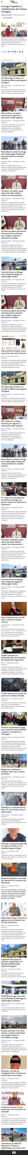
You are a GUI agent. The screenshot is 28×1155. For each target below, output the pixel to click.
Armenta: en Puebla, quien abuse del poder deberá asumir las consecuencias (12, 193)
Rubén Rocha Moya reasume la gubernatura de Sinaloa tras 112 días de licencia (14, 920)
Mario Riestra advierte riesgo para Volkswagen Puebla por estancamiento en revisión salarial (13, 155)
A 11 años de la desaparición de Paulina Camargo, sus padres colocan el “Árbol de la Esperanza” (13, 501)
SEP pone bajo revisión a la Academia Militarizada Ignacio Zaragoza (14, 80)
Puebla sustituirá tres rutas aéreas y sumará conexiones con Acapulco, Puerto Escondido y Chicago (13, 1034)
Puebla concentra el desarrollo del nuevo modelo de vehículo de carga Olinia (13, 657)
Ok (14, 1152)
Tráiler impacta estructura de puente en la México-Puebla (13, 694)
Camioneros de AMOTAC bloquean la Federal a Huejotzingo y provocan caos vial (13, 1146)
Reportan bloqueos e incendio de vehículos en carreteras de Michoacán (13, 880)
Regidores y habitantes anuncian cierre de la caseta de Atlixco (13, 771)
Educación (4, 969)
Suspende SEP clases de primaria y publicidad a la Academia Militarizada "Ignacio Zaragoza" (11, 962)
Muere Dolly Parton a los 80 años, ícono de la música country (13, 619)
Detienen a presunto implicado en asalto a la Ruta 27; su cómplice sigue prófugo (14, 846)
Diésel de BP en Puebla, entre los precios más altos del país (13, 352)
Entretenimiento (5, 625)
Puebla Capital (5, 507)
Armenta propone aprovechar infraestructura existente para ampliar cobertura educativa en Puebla (13, 234)
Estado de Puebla (6, 15)
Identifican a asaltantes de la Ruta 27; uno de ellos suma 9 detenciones (13, 809)
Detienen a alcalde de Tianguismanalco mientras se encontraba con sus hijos (13, 1073)
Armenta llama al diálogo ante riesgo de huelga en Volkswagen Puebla (12, 274)
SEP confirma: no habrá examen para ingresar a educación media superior (12, 115)
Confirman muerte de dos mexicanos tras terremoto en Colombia (13, 1109)
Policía (3, 851)
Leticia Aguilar (8, 17)
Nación (3, 356)
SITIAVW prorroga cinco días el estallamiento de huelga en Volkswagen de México (13, 998)
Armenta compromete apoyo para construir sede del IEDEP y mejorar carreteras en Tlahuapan (13, 730)
